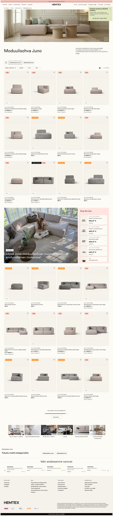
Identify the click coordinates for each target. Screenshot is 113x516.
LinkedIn (6, 486)
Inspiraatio (30, 4)
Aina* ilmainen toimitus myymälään (57, 514)
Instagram (6, 484)
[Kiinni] (110, 9)
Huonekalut (6, 8)
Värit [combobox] (37, 67)
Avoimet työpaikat (63, 488)
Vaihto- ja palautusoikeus (37, 484)
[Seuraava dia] (103, 432)
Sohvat (12, 8)
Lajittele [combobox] (21, 67)
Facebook (6, 482)
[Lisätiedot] (12, 110)
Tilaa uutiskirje (88, 484)
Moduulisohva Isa (28, 62)
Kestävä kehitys (62, 486)
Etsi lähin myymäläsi (90, 488)
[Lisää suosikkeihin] (28, 72)
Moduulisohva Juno (15, 62)
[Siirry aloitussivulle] (56, 4)
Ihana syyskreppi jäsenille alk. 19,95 (56, 1)
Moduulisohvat (18, 8)
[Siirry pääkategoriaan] (6, 62)
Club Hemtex (61, 482)
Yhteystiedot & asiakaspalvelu (39, 482)
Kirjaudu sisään (88, 490)
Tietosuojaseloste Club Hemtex (39, 490)
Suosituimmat (17, 4)
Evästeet (33, 492)
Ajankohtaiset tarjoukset (91, 482)
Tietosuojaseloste (35, 488)
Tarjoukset (23, 4)
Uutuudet (4, 4)
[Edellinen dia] (9, 432)
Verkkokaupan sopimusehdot (38, 486)
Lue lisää (77, 53)
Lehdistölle (60, 490)
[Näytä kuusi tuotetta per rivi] (102, 68)
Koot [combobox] (29, 67)
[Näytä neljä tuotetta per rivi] (99, 68)
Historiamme (61, 484)
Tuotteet (10, 4)
